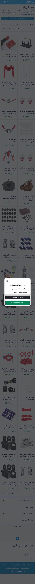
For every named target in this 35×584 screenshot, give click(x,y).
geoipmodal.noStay (17, 297)
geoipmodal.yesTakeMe (17, 302)
